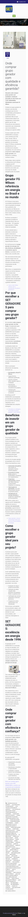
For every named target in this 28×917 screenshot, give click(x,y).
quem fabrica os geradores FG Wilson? (13, 881)
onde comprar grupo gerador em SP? (13, 865)
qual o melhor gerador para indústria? (11, 877)
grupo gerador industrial (11, 855)
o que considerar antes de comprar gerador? (12, 862)
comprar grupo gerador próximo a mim (13, 831)
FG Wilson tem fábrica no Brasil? (12, 837)
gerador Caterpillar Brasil (12, 840)
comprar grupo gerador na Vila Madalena (13, 822)
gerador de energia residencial (12, 844)
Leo (23, 913)
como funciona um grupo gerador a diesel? (13, 810)
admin (8, 801)
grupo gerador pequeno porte (11, 856)
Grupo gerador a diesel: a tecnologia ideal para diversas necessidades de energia (14, 521)
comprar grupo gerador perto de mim (12, 829)
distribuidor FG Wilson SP (11, 833)
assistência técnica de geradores (11, 804)
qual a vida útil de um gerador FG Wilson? (13, 874)
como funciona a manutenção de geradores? (12, 808)
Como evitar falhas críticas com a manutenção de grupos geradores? (14, 287)
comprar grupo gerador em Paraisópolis (11, 813)
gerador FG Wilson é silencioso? (12, 850)
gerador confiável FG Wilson (12, 841)
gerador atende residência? (12, 838)
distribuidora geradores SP (11, 834)
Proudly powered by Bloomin (10, 913)
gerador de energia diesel (13, 843)
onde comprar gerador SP (11, 864)
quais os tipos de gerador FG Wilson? (13, 873)
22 (7, 54)
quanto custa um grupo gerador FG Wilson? (12, 879)
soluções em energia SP (11, 886)
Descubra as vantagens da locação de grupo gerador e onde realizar (14, 410)
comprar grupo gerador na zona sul (12, 823)
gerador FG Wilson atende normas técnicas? (13, 847)
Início (3, 25)
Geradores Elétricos (11, 890)
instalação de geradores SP (12, 859)
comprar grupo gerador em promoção (13, 816)
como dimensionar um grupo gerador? (13, 805)
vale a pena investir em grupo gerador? (13, 888)
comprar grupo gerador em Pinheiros (12, 814)
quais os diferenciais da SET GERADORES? (11, 871)
